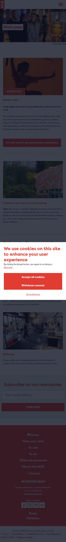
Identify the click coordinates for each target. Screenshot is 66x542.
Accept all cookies (33, 277)
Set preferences (33, 294)
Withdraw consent (33, 285)
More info (8, 267)
